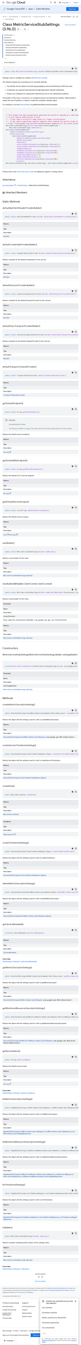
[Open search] (51, 2)
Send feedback (70, 25)
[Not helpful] (76, 16)
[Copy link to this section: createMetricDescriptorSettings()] (37, 705)
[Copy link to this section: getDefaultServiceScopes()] (31, 502)
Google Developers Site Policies (59, 1290)
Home (4, 16)
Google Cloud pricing (9, 1310)
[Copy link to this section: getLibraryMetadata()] (26, 924)
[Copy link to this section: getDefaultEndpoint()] (25, 403)
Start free (72, 9)
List (5, 535)
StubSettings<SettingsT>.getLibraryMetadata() (20, 962)
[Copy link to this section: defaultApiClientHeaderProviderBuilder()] (44, 208)
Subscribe (36, 1335)
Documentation (13, 16)
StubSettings (22, 185)
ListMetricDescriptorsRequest (31, 1131)
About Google (7, 1331)
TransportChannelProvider (14, 395)
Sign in (76, 2)
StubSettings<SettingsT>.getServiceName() (19, 1093)
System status (27, 1316)
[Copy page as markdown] (25, 29)
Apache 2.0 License (31, 1290)
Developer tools (26, 16)
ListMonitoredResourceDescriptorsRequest (36, 1174)
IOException (8, 834)
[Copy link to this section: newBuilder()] (17, 543)
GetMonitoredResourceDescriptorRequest (36, 1041)
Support (25, 1310)
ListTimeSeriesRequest (28, 1217)
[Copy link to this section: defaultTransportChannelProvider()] (38, 367)
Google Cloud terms (36, 1331)
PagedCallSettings (11, 1131)
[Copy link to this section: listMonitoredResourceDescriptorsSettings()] (47, 1142)
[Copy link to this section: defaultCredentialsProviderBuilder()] (39, 245)
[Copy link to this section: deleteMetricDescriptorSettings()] (37, 883)
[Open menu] (3, 2)
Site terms (23, 1331)
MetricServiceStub (40, 78)
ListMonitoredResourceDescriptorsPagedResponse (41, 1176)
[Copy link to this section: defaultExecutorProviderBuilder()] (36, 285)
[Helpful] (73, 16)
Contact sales (7, 1318)
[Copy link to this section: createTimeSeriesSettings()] (31, 843)
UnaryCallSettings (10, 737)
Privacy (16, 1331)
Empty (43, 778)
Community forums (28, 1306)
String (6, 452)
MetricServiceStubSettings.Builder (18, 575)
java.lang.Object (8, 185)
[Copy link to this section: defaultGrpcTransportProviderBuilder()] (42, 326)
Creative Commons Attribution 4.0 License (59, 1288)
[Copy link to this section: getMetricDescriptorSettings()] (34, 967)
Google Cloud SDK (16, 9)
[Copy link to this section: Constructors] (21, 648)
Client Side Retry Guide (25, 172)
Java (30, 9)
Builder (6, 236)
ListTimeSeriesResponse (49, 1217)
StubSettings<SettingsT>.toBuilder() (16, 1269)
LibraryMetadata (9, 953)
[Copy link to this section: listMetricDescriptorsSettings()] (34, 1099)
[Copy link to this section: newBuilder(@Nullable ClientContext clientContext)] (54, 584)
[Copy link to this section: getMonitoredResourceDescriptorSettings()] (47, 1008)
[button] (40, 193)
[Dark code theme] (72, 68)
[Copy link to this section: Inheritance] (17, 180)
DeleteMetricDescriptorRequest (32, 916)
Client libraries (43, 9)
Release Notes (27, 1313)
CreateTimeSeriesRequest (29, 778)
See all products (8, 1306)
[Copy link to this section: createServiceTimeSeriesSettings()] (38, 745)
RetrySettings (25, 105)
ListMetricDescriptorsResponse (58, 1131)
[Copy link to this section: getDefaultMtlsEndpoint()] (29, 460)
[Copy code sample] (76, 68)
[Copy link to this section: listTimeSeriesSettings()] (27, 1185)
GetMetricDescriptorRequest (31, 1000)
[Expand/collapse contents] (14, 35)
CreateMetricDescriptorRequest (32, 737)
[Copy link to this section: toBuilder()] (15, 1228)
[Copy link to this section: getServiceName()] (22, 1051)
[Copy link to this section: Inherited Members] (29, 193)
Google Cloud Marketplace (7, 1314)
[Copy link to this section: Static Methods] (23, 202)
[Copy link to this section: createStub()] (17, 786)
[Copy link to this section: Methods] (16, 698)
